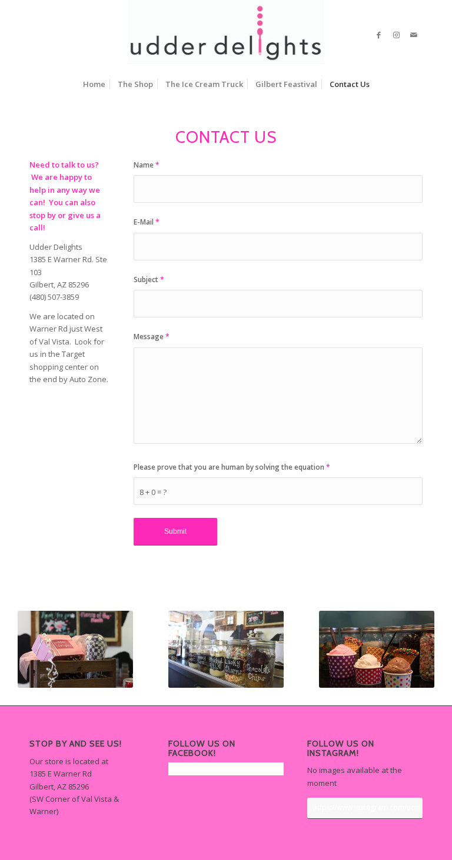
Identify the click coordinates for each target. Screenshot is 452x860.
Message (152, 337)
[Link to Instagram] (396, 34)
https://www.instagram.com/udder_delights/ (368, 807)
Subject (149, 280)
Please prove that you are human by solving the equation (232, 467)
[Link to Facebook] (378, 34)
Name (146, 165)
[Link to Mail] (414, 34)
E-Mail (146, 222)
